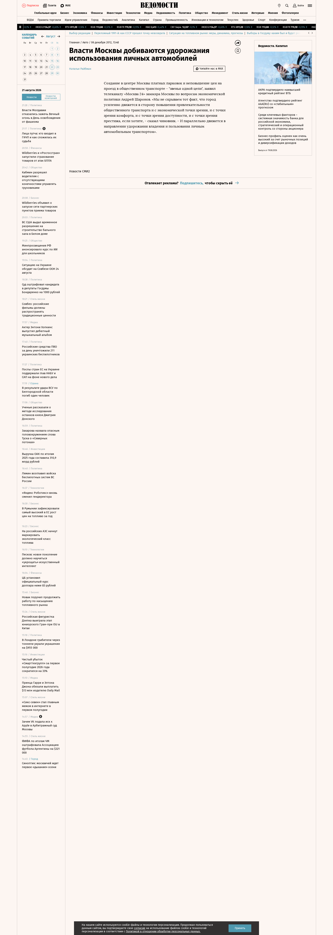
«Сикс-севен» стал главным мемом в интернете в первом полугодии (40, 706)
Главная (74, 42)
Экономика (80, 13)
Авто (85, 42)
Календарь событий (29, 36)
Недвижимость (165, 13)
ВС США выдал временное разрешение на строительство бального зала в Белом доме (39, 228)
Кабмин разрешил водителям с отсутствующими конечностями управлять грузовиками (39, 180)
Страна (157, 20)
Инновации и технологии (207, 20)
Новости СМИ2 (79, 171)
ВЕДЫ (30, 20)
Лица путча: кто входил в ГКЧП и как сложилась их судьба (39, 137)
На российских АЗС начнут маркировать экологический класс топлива (39, 536)
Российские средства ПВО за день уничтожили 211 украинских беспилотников (41, 350)
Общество (201, 13)
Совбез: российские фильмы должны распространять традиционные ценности (39, 309)
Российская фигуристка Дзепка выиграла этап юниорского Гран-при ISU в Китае (41, 622)
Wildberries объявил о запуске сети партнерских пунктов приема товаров (39, 206)
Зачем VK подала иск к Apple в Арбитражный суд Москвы (39, 725)
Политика (185, 13)
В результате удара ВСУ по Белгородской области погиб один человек (40, 391)
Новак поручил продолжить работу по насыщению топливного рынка (41, 601)
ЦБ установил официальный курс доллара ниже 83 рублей (39, 581)
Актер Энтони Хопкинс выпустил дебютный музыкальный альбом (37, 331)
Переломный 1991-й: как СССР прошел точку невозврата (129, 33)
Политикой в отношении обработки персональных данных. (163, 931)
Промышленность (177, 20)
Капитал (144, 20)
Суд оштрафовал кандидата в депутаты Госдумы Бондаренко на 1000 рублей (41, 288)
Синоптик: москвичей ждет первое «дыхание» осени (40, 765)
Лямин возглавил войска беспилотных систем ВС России (39, 477)
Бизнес (64, 13)
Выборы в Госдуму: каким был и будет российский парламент (286, 33)
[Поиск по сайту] (287, 6)
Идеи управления (76, 20)
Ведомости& (110, 20)
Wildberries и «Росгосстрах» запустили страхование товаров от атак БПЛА (41, 156)
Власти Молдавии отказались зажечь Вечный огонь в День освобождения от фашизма (41, 115)
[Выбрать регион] (279, 6)
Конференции (278, 20)
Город (94, 20)
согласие (139, 928)
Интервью (257, 13)
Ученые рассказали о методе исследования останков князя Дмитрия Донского (39, 413)
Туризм (295, 20)
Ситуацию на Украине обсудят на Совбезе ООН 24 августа (40, 268)
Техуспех (232, 20)
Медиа (148, 13)
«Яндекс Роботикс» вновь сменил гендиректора (39, 494)
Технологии (133, 13)
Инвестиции (114, 13)
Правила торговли (49, 20)
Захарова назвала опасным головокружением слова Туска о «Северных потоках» (40, 436)
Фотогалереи (290, 13)
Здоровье (248, 20)
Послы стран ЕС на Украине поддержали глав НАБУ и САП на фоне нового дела (40, 373)
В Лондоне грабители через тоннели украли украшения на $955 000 (41, 643)
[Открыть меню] (310, 5)
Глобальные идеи (45, 13)
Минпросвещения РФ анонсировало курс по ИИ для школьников (39, 249)
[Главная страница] (159, 5)
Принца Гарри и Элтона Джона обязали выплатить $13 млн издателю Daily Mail (41, 686)
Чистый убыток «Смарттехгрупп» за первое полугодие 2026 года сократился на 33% (41, 665)
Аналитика (128, 20)
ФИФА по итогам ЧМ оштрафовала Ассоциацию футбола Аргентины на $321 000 (41, 746)
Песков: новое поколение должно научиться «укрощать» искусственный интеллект (41, 560)
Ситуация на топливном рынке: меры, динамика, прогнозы (206, 33)
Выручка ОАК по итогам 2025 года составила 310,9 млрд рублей (39, 457)
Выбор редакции (79, 33)
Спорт (261, 20)
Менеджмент (220, 13)
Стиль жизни (240, 13)
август (50, 36)
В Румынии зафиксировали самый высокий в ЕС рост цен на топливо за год (40, 512)
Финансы (97, 13)
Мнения (273, 13)
